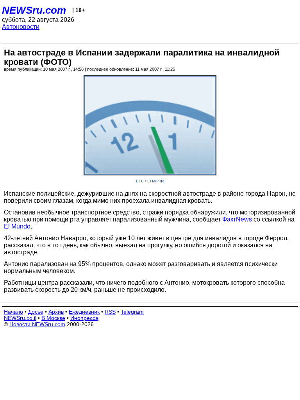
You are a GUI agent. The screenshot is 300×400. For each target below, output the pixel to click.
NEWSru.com (34, 10)
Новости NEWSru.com (37, 324)
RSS (110, 312)
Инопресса (84, 318)
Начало (13, 312)
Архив (56, 312)
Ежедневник (84, 312)
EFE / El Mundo (150, 181)
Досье (35, 312)
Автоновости (20, 26)
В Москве (53, 318)
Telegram (132, 312)
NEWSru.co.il (20, 318)
